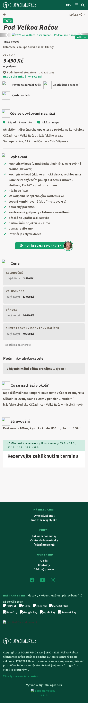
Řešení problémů (44, 544)
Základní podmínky (44, 536)
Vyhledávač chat (44, 515)
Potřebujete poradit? (43, 245)
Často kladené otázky (44, 540)
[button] (77, 14)
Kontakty (44, 565)
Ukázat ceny (46, 72)
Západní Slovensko (19, 122)
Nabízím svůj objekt (44, 520)
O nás (44, 561)
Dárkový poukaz (44, 569)
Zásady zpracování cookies (20, 676)
